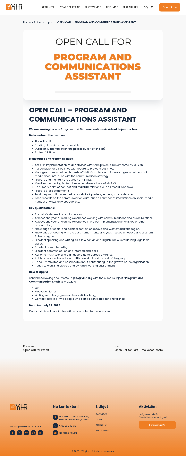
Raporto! (101, 414)
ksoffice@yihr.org (68, 432)
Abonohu (101, 424)
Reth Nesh (48, 7)
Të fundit (112, 7)
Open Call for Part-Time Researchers (139, 348)
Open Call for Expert (36, 348)
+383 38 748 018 (67, 425)
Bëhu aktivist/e (157, 424)
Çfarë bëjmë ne (70, 7)
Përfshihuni (130, 7)
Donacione (170, 7)
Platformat (93, 7)
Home (27, 22)
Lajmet (99, 419)
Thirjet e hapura (44, 22)
